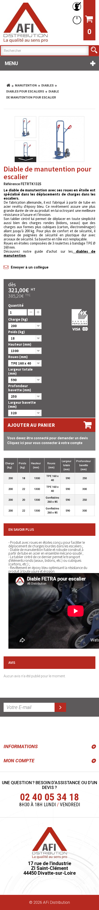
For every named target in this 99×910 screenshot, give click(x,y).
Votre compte (75, 6)
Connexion (75, 19)
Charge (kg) (18, 319)
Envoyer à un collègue (30, 267)
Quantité (16, 305)
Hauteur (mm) (20, 344)
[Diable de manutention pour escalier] (61, 139)
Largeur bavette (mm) (22, 404)
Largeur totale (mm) (20, 371)
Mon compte (19, 760)
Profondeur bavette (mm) (20, 388)
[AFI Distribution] (26, 23)
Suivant (25, 159)
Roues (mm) (18, 357)
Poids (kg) (16, 332)
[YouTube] (19, 729)
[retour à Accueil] (10, 85)
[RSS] (8, 729)
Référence (12, 184)
